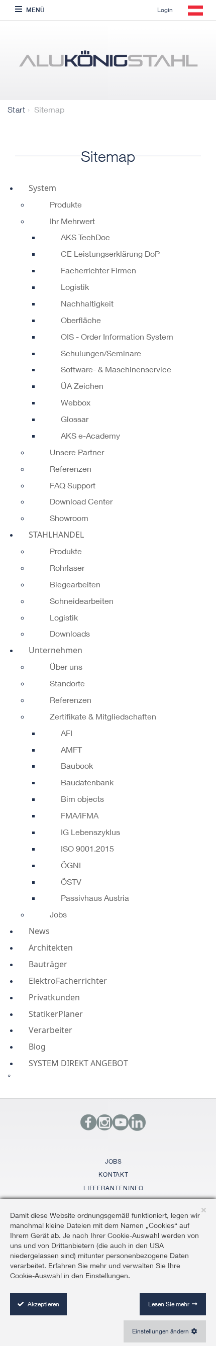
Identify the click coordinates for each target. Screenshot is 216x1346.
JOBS (114, 1161)
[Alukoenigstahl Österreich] (108, 63)
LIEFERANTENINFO (113, 1188)
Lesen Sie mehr (168, 1304)
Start (16, 109)
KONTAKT (113, 1174)
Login (165, 10)
